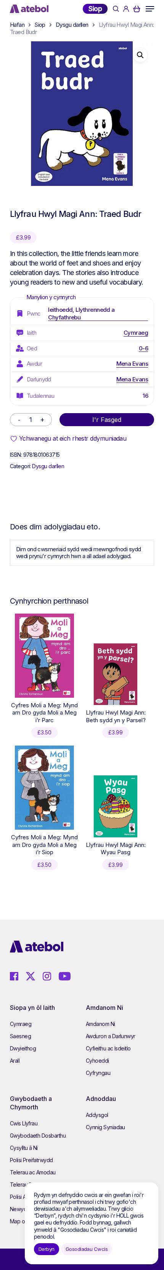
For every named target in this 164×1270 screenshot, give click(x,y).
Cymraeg (136, 332)
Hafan (17, 24)
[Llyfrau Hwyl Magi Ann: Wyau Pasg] (115, 806)
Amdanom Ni (100, 1024)
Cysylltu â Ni (24, 1148)
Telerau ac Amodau (33, 1172)
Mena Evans (132, 363)
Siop (95, 9)
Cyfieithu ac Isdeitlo (108, 1048)
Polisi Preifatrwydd (31, 1160)
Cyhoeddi (97, 1060)
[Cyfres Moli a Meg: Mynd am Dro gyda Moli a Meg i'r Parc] (44, 656)
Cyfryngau (98, 1073)
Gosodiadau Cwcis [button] (87, 1249)
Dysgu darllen (72, 24)
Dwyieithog (23, 1048)
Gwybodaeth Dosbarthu (38, 1135)
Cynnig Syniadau (105, 1127)
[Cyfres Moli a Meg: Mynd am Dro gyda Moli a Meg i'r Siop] (44, 788)
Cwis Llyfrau (24, 1123)
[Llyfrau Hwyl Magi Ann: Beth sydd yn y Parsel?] (115, 674)
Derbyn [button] (47, 1249)
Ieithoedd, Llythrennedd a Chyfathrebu (81, 313)
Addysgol (97, 1115)
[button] (150, 9)
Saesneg (20, 1036)
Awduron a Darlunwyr (110, 1036)
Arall (14, 1060)
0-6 (143, 348)
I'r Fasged (106, 419)
